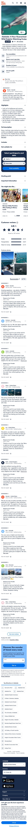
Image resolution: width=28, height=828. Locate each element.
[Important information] (25, 181)
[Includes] (25, 142)
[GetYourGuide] (3, 3)
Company (5, 795)
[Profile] (25, 3)
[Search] (13, 3)
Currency (5, 768)
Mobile (4, 777)
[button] (17, 42)
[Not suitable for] (25, 147)
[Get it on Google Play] (8, 781)
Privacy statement (5, 676)
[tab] (11, 683)
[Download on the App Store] (8, 786)
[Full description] (25, 127)
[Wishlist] (17, 3)
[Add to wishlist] (19, 190)
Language (5, 761)
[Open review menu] (25, 287)
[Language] (21, 3)
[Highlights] (25, 105)
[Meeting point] (25, 176)
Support (4, 792)
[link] (11, 203)
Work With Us (6, 799)
